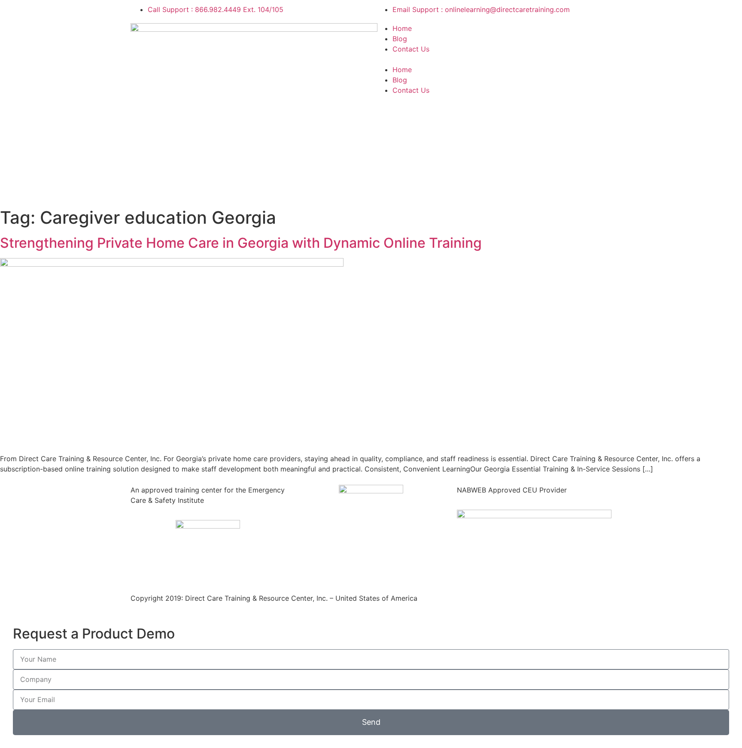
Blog (399, 38)
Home (402, 28)
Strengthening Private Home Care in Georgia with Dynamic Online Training (241, 242)
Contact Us (410, 49)
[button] (493, 59)
